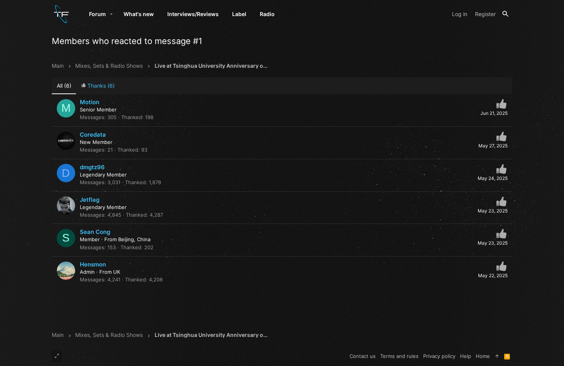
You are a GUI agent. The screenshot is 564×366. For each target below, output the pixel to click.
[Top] (497, 356)
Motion (89, 102)
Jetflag (89, 199)
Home (483, 356)
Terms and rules (399, 356)
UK (116, 272)
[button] (111, 14)
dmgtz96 (92, 167)
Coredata (93, 134)
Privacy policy (439, 356)
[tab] (97, 86)
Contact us (363, 356)
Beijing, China (134, 239)
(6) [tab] (64, 85)
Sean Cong (95, 231)
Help (465, 356)
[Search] (505, 14)
